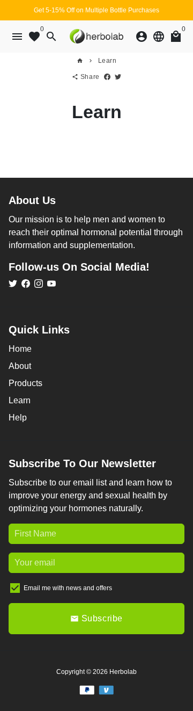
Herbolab (123, 672)
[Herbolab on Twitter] (13, 283)
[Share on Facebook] (107, 77)
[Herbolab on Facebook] (25, 283)
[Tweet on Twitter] (118, 77)
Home (20, 348)
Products (25, 383)
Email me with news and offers (68, 588)
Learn (107, 60)
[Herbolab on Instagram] (38, 283)
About (20, 366)
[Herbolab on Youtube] (51, 283)
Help (18, 417)
